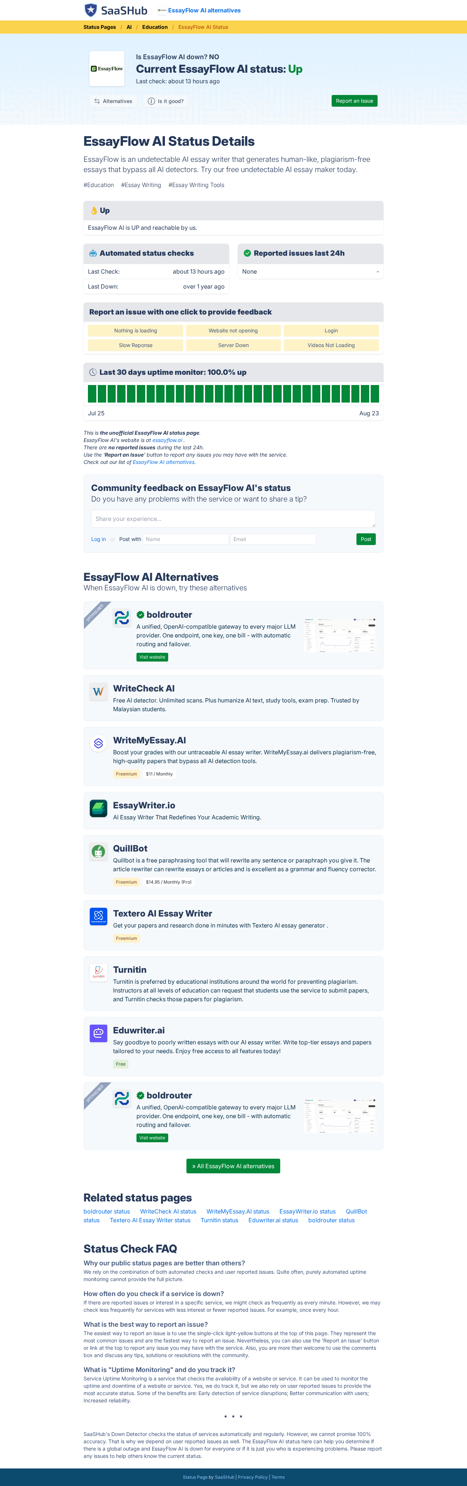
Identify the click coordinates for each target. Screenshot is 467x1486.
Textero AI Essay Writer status (150, 1220)
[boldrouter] (122, 617)
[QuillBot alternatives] (98, 851)
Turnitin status (219, 1220)
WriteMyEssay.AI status (238, 1211)
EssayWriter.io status (307, 1211)
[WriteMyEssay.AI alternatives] (98, 743)
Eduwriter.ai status (273, 1220)
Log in (99, 539)
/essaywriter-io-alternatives (127, 796)
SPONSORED (94, 612)
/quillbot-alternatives (118, 839)
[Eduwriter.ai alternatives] (98, 1033)
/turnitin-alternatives (117, 961)
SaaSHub (224, 1477)
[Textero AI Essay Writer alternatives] (98, 916)
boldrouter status (107, 1211)
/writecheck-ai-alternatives (126, 679)
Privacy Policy (253, 1477)
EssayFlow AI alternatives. (164, 462)
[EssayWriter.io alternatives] (98, 808)
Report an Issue (354, 101)
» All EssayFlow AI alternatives (233, 1166)
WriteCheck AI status (168, 1211)
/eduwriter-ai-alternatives (124, 1021)
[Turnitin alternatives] (98, 973)
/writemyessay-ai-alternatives (130, 731)
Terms (278, 1477)
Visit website (152, 657)
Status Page (195, 1477)
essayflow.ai (167, 440)
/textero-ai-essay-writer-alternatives (139, 904)
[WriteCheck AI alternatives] (98, 691)
